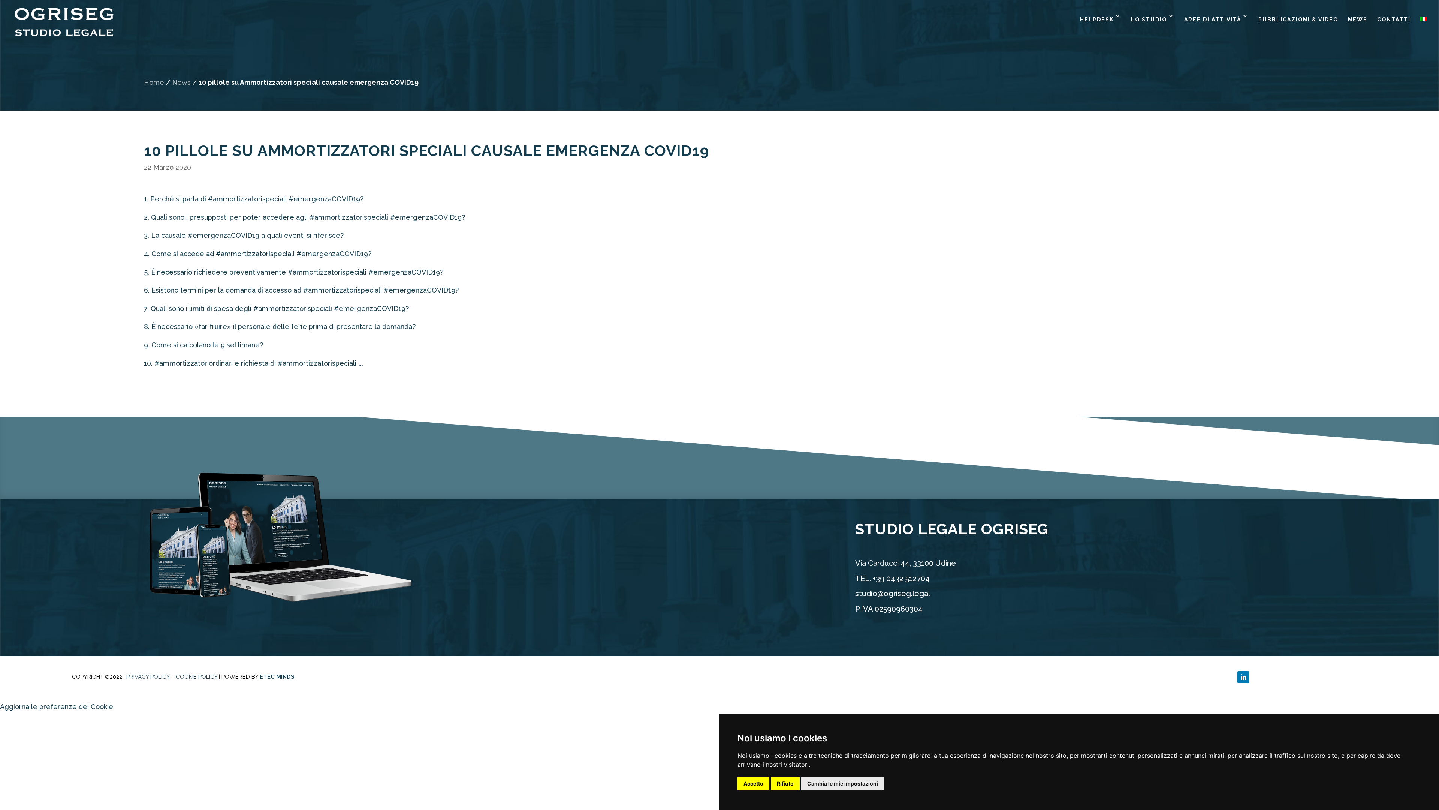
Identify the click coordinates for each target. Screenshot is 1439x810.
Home (154, 82)
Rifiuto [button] (785, 783)
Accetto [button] (753, 783)
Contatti (1394, 19)
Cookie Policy (196, 677)
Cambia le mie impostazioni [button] (842, 783)
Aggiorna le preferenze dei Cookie (56, 707)
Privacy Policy (147, 677)
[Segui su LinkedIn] (1243, 677)
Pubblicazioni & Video (1298, 19)
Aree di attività (1212, 19)
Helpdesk (1097, 19)
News (1357, 19)
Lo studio (1149, 19)
